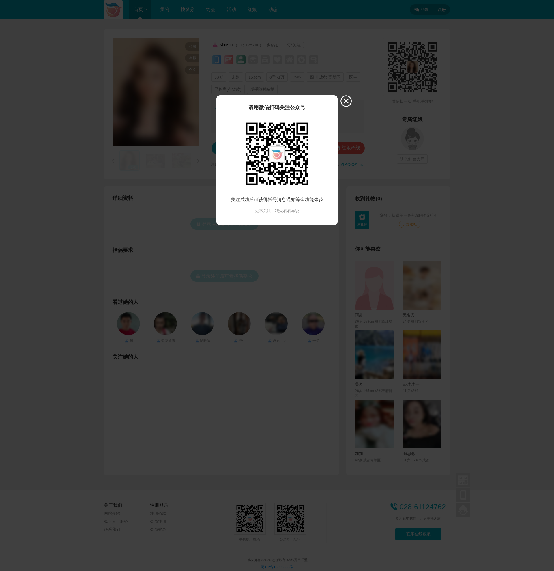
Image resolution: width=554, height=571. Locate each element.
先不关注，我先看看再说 (277, 210)
